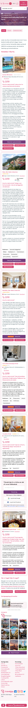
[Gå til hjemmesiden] (6, 4)
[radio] (14, 75)
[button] (11, 506)
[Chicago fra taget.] (5, 645)
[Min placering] (3, 705)
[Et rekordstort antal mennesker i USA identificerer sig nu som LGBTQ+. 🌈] (23, 624)
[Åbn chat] (17, 3)
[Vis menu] (1, 3)
